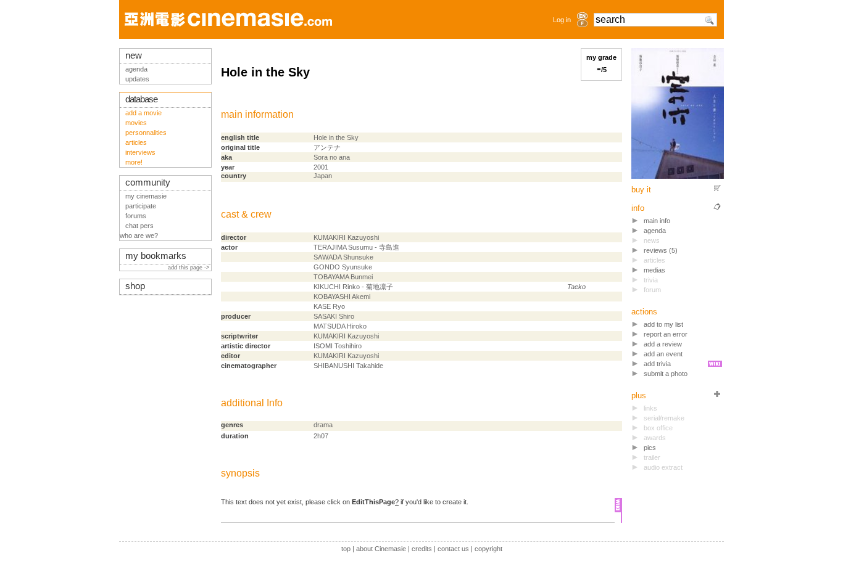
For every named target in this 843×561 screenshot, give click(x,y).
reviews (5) (661, 250)
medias (654, 270)
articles (136, 142)
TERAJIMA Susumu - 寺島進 (356, 247)
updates (137, 79)
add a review (663, 344)
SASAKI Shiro (334, 316)
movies (136, 122)
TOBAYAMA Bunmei (343, 276)
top (346, 548)
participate (140, 206)
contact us (453, 548)
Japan (323, 175)
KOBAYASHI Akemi (342, 296)
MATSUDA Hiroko (340, 326)
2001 (321, 167)
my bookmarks (155, 256)
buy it (641, 189)
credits (422, 548)
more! (134, 162)
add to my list (663, 324)
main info (657, 220)
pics (650, 447)
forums (135, 215)
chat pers (139, 225)
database (141, 99)
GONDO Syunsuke (343, 267)
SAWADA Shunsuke (343, 257)
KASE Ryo (329, 306)
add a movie (143, 113)
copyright (488, 548)
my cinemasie (146, 196)
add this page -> (189, 267)
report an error (665, 334)
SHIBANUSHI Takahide (348, 365)
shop (135, 286)
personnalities (146, 132)
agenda (655, 230)
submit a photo (665, 373)
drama (323, 424)
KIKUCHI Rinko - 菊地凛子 (353, 286)
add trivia (657, 363)
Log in (562, 19)
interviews (140, 152)
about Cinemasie (381, 548)
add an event (663, 354)
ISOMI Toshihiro (338, 346)
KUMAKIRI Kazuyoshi (346, 237)
